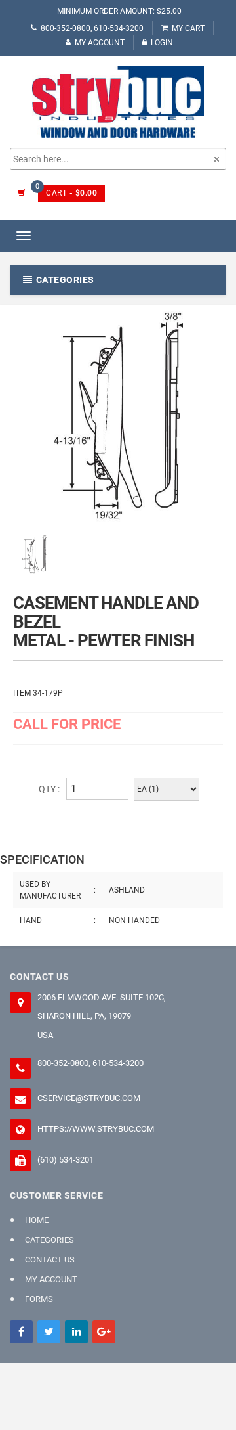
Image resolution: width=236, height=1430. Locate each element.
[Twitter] (48, 1331)
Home (37, 1220)
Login (162, 42)
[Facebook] (21, 1331)
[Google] (103, 1331)
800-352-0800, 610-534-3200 (92, 28)
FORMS (39, 1299)
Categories (49, 1240)
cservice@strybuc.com (88, 1098)
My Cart (188, 28)
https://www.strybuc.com (95, 1129)
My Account (100, 42)
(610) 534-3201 (65, 1160)
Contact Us (50, 1259)
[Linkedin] (76, 1331)
